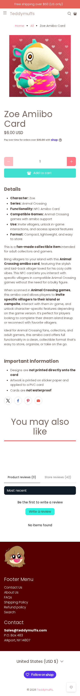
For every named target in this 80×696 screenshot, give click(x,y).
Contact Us (13, 587)
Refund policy (15, 607)
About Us (11, 592)
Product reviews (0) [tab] (22, 477)
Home (19, 25)
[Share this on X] (8, 401)
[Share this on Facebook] (18, 401)
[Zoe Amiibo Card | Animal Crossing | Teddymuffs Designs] (40, 66)
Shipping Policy (16, 602)
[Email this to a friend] (38, 401)
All (32, 25)
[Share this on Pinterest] (28, 401)
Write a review (40, 511)
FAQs (8, 597)
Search (9, 612)
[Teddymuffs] (15, 559)
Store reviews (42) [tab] (58, 477)
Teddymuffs (45, 689)
